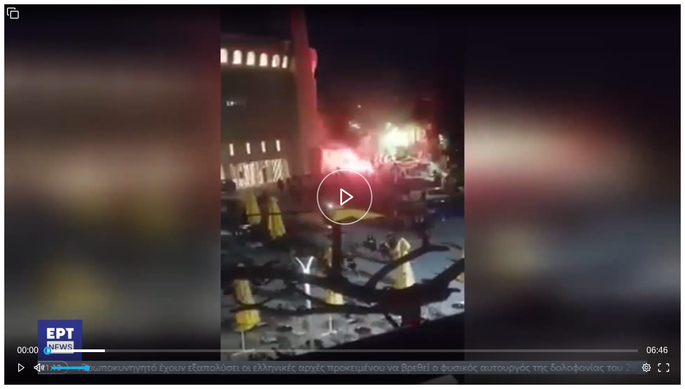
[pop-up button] (646, 367)
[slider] (342, 350)
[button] (12, 12)
